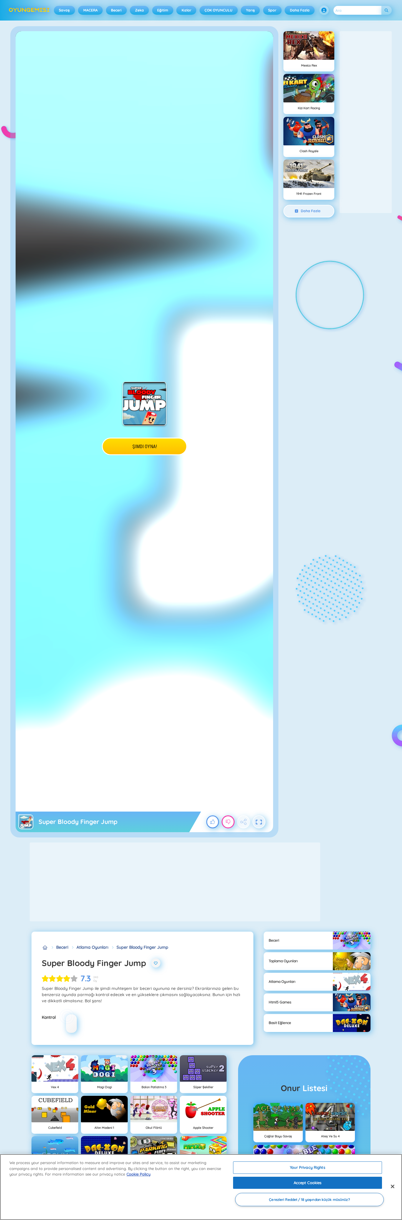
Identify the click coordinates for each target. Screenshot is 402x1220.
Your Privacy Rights (307, 1167)
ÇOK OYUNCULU (218, 10)
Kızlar (186, 10)
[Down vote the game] (228, 821)
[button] (324, 10)
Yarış (250, 10)
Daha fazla (300, 10)
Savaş (64, 10)
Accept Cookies (308, 1182)
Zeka (139, 10)
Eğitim (162, 10)
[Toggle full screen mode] (259, 821)
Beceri (116, 10)
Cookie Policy (138, 1174)
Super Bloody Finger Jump (142, 947)
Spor (272, 10)
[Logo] (29, 10)
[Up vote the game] (212, 821)
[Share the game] (243, 821)
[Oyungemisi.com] (45, 947)
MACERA (90, 10)
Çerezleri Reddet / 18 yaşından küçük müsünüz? (309, 1199)
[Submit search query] (386, 10)
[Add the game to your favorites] (156, 963)
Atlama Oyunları (92, 947)
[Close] (392, 1186)
